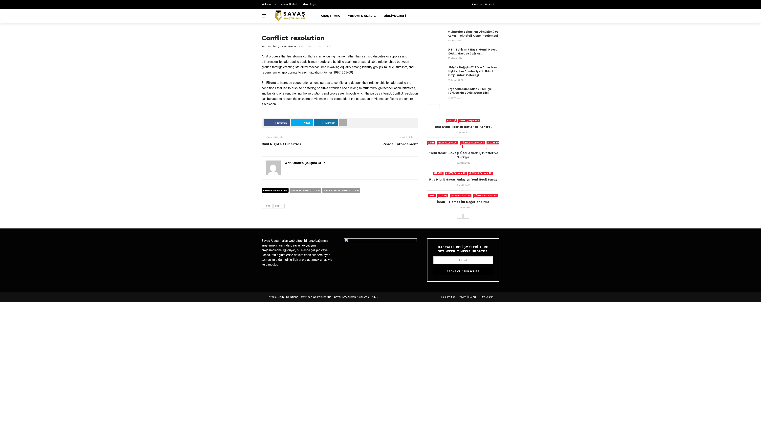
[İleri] (437, 106)
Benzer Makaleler (275, 190)
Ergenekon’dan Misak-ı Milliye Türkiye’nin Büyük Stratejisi (470, 91)
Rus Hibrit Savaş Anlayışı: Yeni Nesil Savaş (463, 179)
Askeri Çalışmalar (469, 120)
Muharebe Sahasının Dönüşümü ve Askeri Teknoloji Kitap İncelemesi (473, 33)
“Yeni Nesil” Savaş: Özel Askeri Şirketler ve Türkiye (463, 155)
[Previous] (430, 106)
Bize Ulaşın (309, 4)
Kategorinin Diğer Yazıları (341, 190)
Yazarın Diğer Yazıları (305, 190)
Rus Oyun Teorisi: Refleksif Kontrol (463, 127)
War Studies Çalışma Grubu (279, 46)
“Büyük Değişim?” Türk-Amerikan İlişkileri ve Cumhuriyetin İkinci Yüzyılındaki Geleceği (472, 71)
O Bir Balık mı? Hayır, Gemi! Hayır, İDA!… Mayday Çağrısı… (472, 51)
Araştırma (330, 16)
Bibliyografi (395, 16)
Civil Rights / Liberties (281, 144)
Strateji (451, 120)
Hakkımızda (269, 4)
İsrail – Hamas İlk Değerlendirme (463, 202)
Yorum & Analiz (362, 16)
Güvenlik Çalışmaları (472, 142)
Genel (431, 142)
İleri (277, 206)
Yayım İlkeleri (289, 4)
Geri (268, 206)
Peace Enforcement (400, 144)
